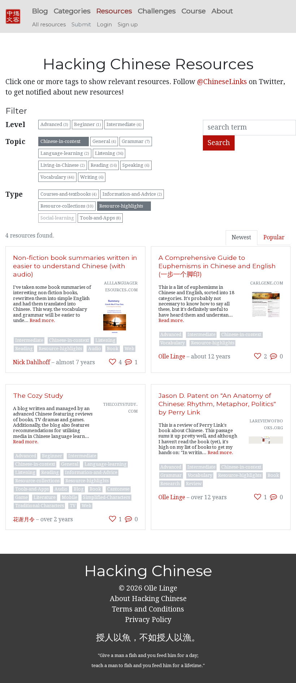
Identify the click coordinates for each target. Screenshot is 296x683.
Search (219, 143)
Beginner (87, 124)
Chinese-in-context (63, 141)
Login (104, 24)
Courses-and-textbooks (68, 194)
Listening (109, 153)
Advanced (54, 124)
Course (194, 10)
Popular (274, 237)
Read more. (42, 320)
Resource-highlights (124, 206)
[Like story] (112, 362)
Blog (40, 10)
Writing (92, 177)
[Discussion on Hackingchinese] (128, 362)
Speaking (135, 165)
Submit (81, 24)
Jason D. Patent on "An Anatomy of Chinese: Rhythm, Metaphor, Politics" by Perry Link (217, 404)
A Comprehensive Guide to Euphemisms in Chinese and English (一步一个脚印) (217, 266)
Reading (104, 165)
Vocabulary (57, 177)
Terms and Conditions (148, 609)
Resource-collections (66, 206)
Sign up (128, 24)
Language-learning (64, 153)
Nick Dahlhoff (31, 362)
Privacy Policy (148, 619)
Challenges (157, 10)
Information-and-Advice (132, 194)
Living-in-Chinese (62, 165)
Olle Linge (171, 356)
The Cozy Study (38, 395)
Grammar (136, 141)
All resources (49, 24)
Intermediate (124, 124)
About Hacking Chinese (148, 599)
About (222, 10)
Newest (241, 237)
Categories (72, 10)
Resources (114, 10)
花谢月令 (24, 519)
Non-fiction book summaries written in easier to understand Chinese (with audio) (75, 266)
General (104, 141)
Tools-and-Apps (100, 218)
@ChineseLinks (222, 82)
